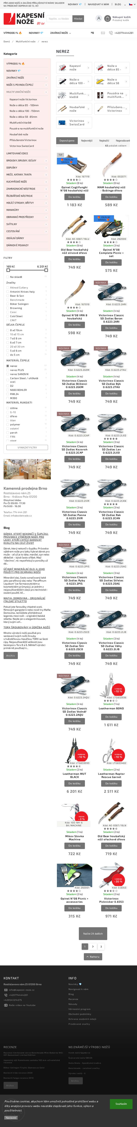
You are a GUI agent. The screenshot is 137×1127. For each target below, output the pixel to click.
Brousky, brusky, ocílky (21, 160)
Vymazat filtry (27, 447)
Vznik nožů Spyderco (79, 1052)
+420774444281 (18, 995)
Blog (118, 4)
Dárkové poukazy (17, 245)
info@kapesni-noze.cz (21, 989)
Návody (72, 1004)
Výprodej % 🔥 (15, 63)
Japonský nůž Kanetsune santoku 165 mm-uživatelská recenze (32, 1061)
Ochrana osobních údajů (82, 1019)
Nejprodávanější (124, 140)
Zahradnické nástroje (20, 188)
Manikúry (12, 209)
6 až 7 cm (28, 342)
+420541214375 (13, 999)
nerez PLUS (28, 369)
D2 (28, 385)
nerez (28, 365)
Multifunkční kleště (20, 122)
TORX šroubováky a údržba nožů (27, 627)
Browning (28, 307)
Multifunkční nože (18, 91)
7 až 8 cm (28, 338)
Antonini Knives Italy (28, 291)
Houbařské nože (19, 134)
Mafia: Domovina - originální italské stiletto (24, 600)
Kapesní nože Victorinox (23, 99)
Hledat (78, 18)
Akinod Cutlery (28, 287)
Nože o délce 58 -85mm (23, 116)
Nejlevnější (87, 140)
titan (28, 420)
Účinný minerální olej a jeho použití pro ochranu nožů (24, 570)
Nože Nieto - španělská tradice (84, 1063)
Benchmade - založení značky (84, 1068)
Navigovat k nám (98, 4)
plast (28, 440)
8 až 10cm (28, 330)
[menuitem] (14, 32)
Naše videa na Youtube (22, 1005)
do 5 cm (28, 354)
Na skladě (28, 276)
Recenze (73, 999)
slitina (28, 407)
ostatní (28, 428)
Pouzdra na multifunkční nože (27, 128)
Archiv (10, 655)
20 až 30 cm (28, 346)
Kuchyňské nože (16, 181)
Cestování (13, 231)
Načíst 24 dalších (93, 933)
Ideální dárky (15, 238)
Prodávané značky (79, 1023)
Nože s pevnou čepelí (19, 84)
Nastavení (11, 1118)
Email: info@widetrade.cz (18, 515)
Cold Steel (28, 316)
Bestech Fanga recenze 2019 (19, 1078)
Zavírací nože (15, 77)
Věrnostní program (79, 1009)
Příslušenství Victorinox (23, 139)
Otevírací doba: (12, 500)
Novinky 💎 (75, 4)
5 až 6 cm (28, 350)
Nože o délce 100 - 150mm (24, 110)
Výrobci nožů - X (77, 1073)
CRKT (28, 320)
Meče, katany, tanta (19, 174)
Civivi (28, 312)
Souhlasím (121, 1104)
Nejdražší (104, 140)
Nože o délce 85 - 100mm (24, 105)
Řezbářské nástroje (19, 195)
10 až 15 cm (28, 334)
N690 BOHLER (28, 389)
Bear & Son (28, 295)
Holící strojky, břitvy (20, 202)
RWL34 (28, 393)
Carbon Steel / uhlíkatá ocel (28, 379)
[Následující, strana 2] (93, 946)
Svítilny (11, 224)
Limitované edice (17, 153)
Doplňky (11, 167)
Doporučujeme (67, 140)
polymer (28, 424)
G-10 (28, 412)
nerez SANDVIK (28, 374)
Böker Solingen (28, 303)
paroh (28, 432)
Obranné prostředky (20, 216)
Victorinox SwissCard (22, 145)
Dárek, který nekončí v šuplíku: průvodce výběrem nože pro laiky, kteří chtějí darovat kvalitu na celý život (26, 538)
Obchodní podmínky (79, 1014)
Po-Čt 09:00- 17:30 (14, 503)
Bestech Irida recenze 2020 (18, 1073)
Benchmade (28, 299)
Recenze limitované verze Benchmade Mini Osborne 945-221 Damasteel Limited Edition (34, 1053)
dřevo (28, 416)
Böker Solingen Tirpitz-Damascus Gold (24, 1067)
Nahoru (95, 956)
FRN (28, 436)
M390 (28, 398)
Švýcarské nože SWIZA (80, 1058)
